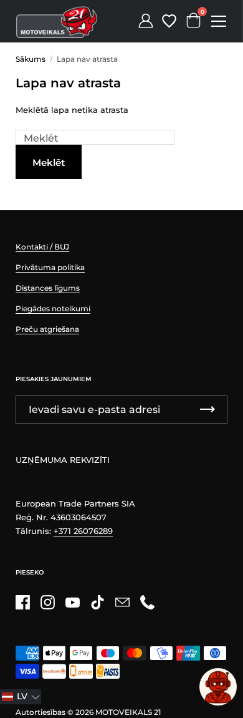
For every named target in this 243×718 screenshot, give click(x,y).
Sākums (30, 59)
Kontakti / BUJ (42, 246)
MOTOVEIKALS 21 (128, 712)
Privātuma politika (50, 267)
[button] (20, 696)
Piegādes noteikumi (53, 308)
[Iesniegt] (207, 409)
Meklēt (48, 162)
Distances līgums (48, 288)
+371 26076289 (83, 531)
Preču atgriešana (47, 329)
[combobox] (95, 137)
